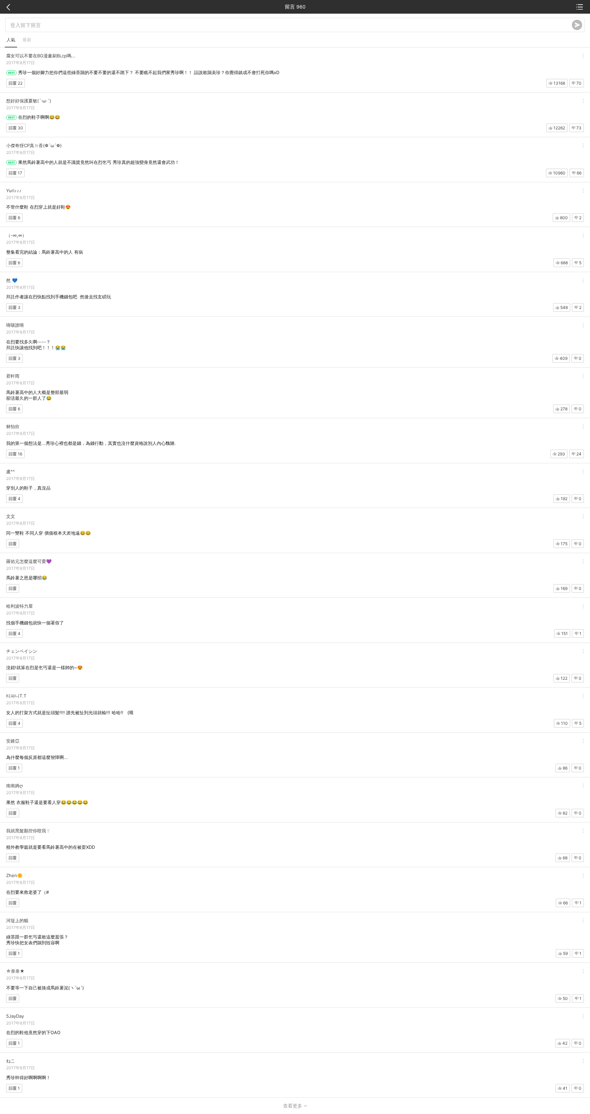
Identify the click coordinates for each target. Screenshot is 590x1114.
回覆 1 (14, 768)
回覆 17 (15, 172)
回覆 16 (15, 453)
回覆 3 (14, 307)
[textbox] (291, 25)
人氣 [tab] (10, 39)
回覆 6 (14, 217)
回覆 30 (16, 127)
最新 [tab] (27, 39)
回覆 (13, 543)
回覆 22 (16, 83)
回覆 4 (14, 498)
